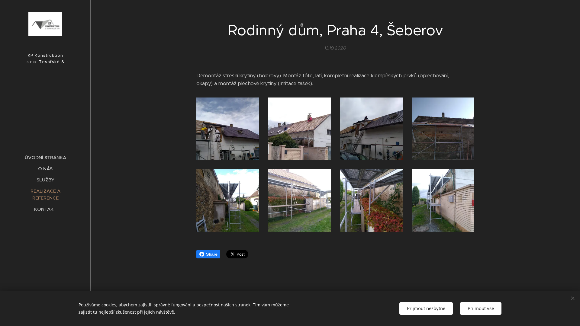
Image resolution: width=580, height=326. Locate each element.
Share (211, 254)
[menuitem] (45, 157)
